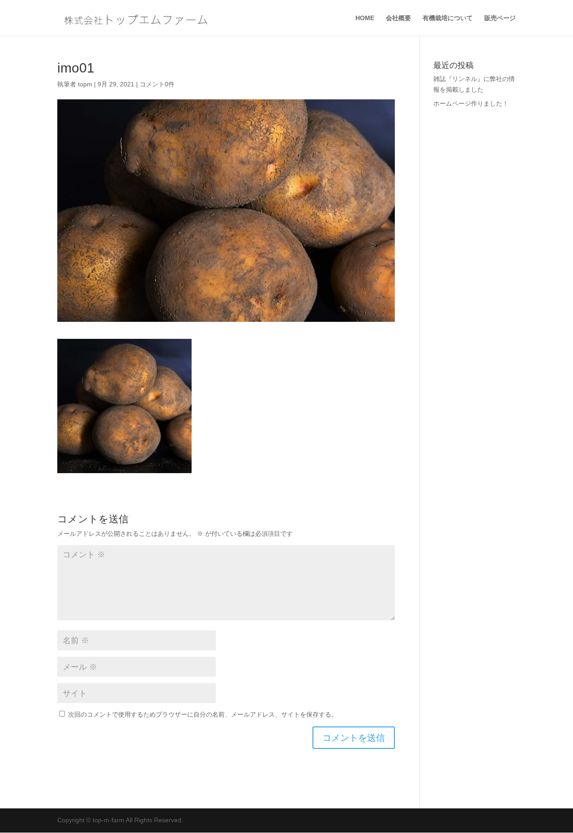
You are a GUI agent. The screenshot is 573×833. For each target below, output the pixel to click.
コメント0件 (157, 84)
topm (85, 84)
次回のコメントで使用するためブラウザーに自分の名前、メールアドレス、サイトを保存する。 (203, 714)
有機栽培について (448, 18)
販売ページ (500, 18)
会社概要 (398, 18)
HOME (364, 18)
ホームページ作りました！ (471, 103)
